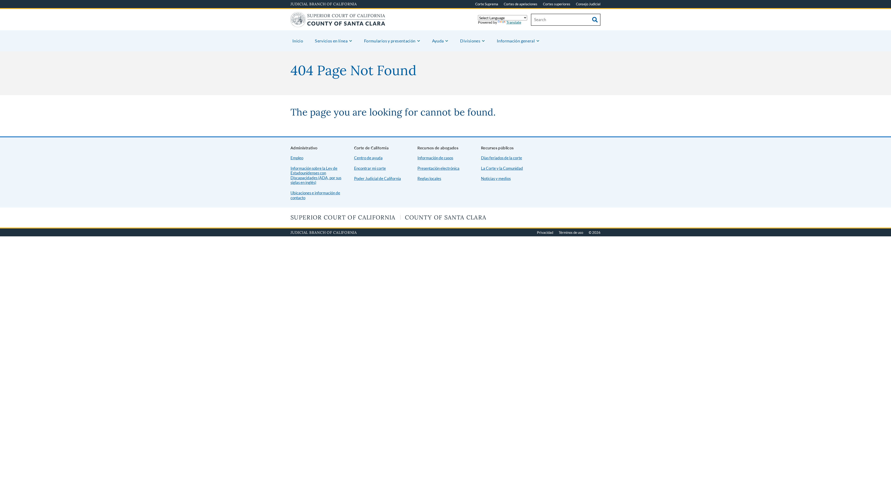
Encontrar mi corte (370, 168)
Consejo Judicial (588, 4)
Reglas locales (429, 178)
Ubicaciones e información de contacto (315, 195)
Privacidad (545, 232)
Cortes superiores (556, 4)
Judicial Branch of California (324, 4)
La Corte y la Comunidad (502, 168)
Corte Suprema (486, 4)
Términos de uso (571, 232)
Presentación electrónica (438, 168)
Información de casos (435, 157)
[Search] (594, 19)
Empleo (297, 157)
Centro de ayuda (368, 157)
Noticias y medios (496, 178)
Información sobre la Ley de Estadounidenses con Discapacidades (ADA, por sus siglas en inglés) (316, 175)
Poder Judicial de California (377, 178)
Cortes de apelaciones (520, 4)
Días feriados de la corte (501, 157)
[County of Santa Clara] (338, 24)
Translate (513, 22)
